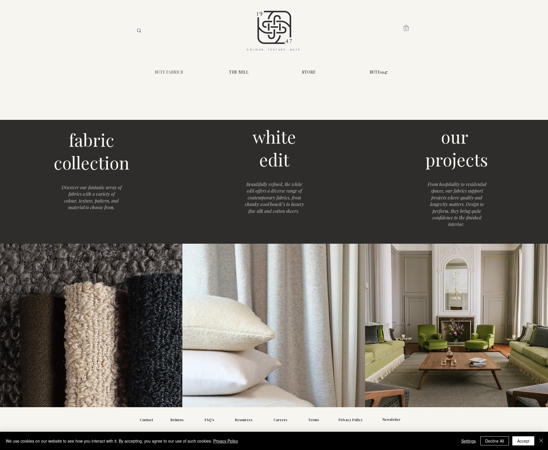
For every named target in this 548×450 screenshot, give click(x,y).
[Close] (541, 440)
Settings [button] (468, 441)
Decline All (494, 441)
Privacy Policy (225, 441)
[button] (406, 28)
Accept (523, 441)
